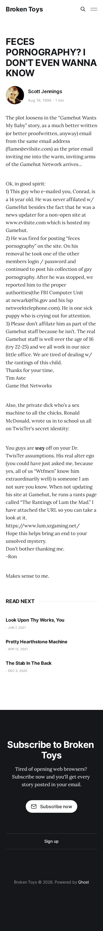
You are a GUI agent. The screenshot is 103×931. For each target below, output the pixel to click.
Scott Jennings (45, 91)
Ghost (83, 882)
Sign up (51, 841)
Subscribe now (56, 806)
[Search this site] (83, 9)
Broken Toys (24, 9)
